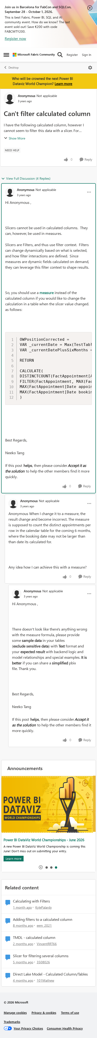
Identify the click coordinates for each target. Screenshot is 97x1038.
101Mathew (45, 980)
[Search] (60, 55)
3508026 (43, 962)
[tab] (46, 867)
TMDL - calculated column (34, 937)
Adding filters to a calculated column (42, 919)
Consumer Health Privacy (65, 1028)
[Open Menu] (90, 67)
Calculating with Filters (31, 901)
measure (47, 292)
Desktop (13, 67)
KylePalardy (43, 907)
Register (72, 55)
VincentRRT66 (47, 943)
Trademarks (12, 1022)
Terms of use (70, 1013)
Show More (17, 138)
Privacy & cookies (44, 1013)
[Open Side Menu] (6, 54)
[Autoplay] (40, 867)
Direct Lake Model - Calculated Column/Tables (50, 974)
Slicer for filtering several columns (41, 955)
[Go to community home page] (34, 55)
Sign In (86, 55)
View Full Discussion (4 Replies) (28, 178)
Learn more (63, 83)
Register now (15, 38)
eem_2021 (44, 925)
